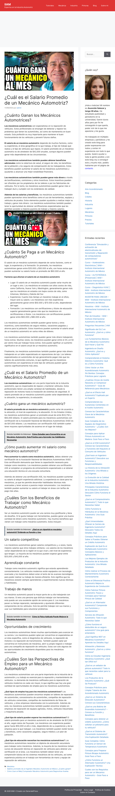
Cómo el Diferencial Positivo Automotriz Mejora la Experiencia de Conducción (97, 583)
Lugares (88, 208)
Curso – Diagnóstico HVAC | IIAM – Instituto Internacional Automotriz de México (98, 290)
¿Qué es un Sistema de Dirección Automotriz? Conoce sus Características (97, 700)
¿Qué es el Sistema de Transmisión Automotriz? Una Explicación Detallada (96, 734)
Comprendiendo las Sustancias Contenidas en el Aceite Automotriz (97, 405)
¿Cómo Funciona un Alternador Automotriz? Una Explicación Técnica (97, 763)
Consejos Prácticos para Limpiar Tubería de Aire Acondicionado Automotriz (97, 690)
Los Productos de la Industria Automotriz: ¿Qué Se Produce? (97, 681)
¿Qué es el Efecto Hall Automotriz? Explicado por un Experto (97, 395)
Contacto (91, 792)
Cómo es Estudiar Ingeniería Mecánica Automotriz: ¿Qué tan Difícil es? (97, 659)
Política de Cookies (103, 790)
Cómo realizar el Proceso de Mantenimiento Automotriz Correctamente (97, 574)
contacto (89, 168)
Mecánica (62, 5)
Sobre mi (104, 5)
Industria (73, 5)
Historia (88, 201)
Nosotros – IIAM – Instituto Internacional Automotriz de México (97, 309)
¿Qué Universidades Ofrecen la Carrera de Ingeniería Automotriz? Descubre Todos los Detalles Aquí (95, 527)
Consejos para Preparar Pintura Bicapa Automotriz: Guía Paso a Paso (97, 753)
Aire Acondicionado (94, 189)
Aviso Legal (88, 790)
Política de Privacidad (73, 790)
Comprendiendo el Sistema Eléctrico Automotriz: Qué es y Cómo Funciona (97, 361)
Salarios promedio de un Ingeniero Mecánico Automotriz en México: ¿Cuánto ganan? (39, 769)
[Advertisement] (57, 28)
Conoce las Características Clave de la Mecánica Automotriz (97, 414)
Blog (95, 5)
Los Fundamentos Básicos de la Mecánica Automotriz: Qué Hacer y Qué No (97, 342)
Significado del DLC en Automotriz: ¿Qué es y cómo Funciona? (98, 332)
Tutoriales (50, 5)
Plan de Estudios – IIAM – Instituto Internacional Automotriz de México (96, 319)
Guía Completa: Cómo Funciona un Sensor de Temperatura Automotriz (96, 744)
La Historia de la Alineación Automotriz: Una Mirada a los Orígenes (97, 471)
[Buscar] (107, 54)
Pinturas (85, 5)
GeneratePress (32, 791)
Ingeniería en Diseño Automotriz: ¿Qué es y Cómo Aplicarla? (95, 351)
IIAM (7, 4)
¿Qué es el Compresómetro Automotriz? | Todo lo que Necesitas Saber (97, 502)
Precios (88, 220)
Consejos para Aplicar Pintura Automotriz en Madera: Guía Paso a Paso (97, 436)
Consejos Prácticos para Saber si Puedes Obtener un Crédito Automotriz (96, 539)
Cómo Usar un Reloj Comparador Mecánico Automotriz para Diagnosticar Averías (38, 771)
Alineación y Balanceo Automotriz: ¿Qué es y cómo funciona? (98, 649)
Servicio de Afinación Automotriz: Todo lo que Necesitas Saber (96, 618)
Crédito (88, 197)
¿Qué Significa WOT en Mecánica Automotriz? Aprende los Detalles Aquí (96, 640)
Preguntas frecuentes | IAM (97, 325)
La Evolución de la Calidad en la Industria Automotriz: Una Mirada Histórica (97, 480)
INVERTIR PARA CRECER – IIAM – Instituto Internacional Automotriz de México (98, 300)
